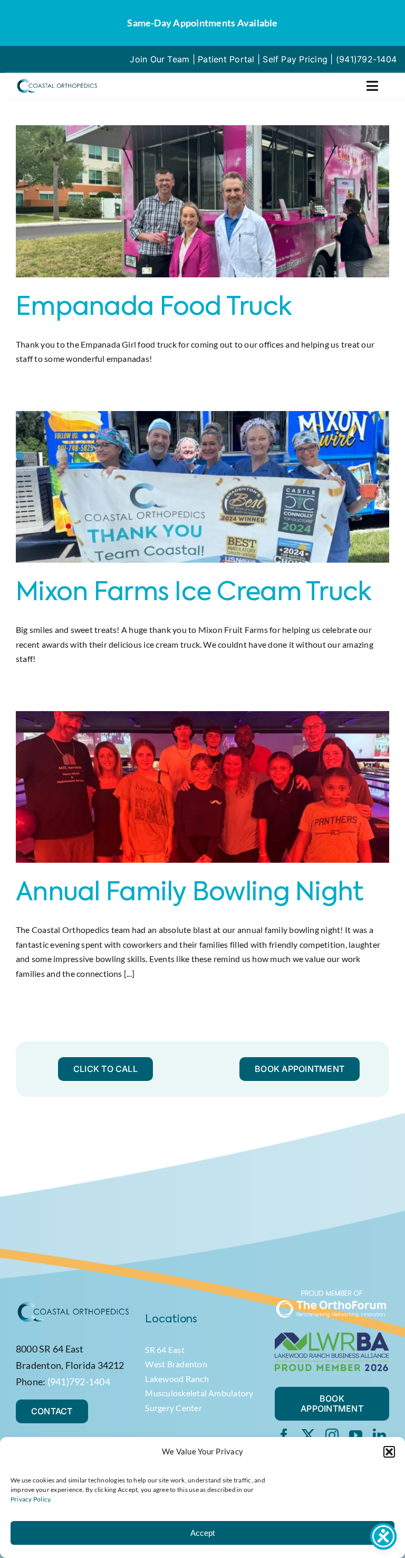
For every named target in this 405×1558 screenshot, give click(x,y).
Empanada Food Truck (154, 308)
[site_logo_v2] (57, 82)
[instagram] (332, 1435)
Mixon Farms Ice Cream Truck (194, 593)
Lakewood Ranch (176, 1379)
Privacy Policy (30, 1499)
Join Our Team (159, 59)
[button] (389, 1452)
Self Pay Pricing (295, 59)
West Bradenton (176, 1364)
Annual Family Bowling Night (190, 893)
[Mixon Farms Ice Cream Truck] (202, 487)
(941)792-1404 (366, 59)
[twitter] (308, 1435)
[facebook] (284, 1435)
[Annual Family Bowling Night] (202, 787)
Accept (202, 1532)
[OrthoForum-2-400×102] (332, 1294)
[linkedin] (379, 1435)
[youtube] (355, 1435)
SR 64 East (164, 1350)
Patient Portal (226, 59)
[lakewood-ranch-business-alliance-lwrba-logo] (332, 1336)
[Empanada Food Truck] (202, 201)
